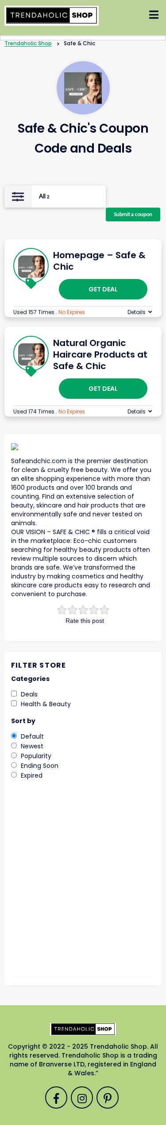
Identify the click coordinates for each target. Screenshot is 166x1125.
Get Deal (103, 289)
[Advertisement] (83, 884)
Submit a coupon (133, 214)
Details (136, 312)
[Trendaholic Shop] (51, 15)
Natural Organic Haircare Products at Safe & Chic (100, 354)
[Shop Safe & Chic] (83, 88)
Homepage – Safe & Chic (99, 261)
